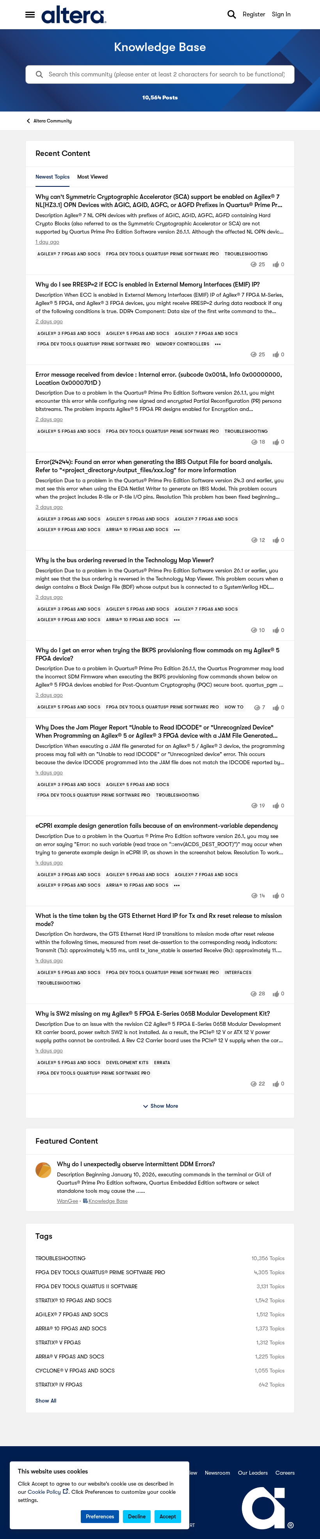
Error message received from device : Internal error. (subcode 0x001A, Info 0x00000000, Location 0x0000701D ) (159, 378)
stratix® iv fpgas (59, 1384)
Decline (137, 1516)
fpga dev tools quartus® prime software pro (100, 1272)
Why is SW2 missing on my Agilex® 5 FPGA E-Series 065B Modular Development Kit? (153, 1013)
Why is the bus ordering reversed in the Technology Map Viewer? (124, 560)
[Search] (231, 14)
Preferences (100, 1516)
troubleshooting (61, 1258)
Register (254, 14)
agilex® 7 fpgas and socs (72, 1314)
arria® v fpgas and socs (70, 1356)
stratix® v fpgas (58, 1342)
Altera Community (53, 121)
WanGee (67, 1201)
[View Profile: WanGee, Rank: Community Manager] (43, 1170)
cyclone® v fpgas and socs (75, 1370)
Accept (168, 1516)
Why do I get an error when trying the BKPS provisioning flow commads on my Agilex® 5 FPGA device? (157, 654)
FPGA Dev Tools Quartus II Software (87, 1286)
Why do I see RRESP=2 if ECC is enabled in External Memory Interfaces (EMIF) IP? (148, 284)
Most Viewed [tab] (92, 177)
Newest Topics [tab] (52, 177)
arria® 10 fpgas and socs (71, 1328)
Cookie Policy (44, 1492)
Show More (164, 1106)
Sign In (281, 14)
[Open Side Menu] (30, 14)
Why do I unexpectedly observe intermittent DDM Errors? (136, 1164)
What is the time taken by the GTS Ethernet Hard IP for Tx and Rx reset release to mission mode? (159, 920)
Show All (46, 1400)
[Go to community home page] (74, 14)
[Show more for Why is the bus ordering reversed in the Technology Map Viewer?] (176, 620)
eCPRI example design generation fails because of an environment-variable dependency (157, 825)
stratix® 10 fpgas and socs (74, 1300)
